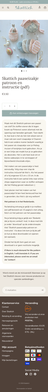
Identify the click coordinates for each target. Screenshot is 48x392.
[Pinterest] (35, 374)
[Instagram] (30, 374)
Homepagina (7, 351)
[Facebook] (26, 374)
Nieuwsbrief (7, 341)
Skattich (26, 383)
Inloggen (6, 355)
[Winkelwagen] (45, 7)
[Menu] (3, 7)
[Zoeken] (8, 7)
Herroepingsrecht (10, 320)
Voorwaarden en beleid (24, 389)
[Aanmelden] (42, 290)
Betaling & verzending (12, 316)
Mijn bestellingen (9, 360)
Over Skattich (8, 311)
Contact (5, 307)
